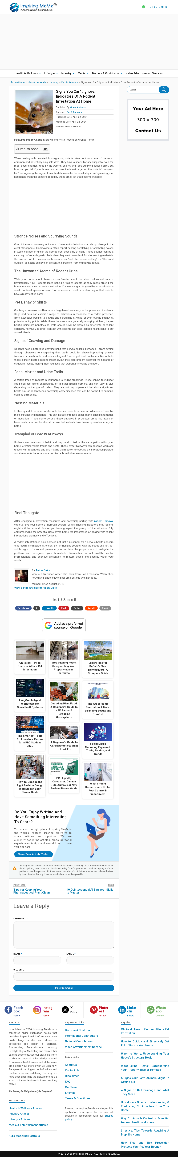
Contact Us (72, 1070)
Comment (20, 919)
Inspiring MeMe (82, 1154)
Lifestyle (49, 73)
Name (17, 954)
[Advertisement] (89, 41)
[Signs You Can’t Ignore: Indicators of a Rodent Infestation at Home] (34, 112)
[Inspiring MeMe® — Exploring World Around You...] (33, 7)
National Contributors (79, 1041)
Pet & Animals (74, 112)
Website (18, 970)
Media (82, 73)
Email (105, 608)
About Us (71, 1065)
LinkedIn (49, 608)
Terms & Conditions (77, 1098)
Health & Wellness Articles (25, 1108)
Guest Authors (78, 107)
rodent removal (104, 521)
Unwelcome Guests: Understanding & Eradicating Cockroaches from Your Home (145, 1106)
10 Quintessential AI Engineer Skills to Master (89, 891)
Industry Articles (19, 1113)
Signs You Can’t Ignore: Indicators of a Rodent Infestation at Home (75, 96)
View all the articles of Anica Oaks (35, 587)
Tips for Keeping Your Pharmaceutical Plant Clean (31, 891)
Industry (66, 73)
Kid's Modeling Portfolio (24, 1136)
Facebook (23, 608)
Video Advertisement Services (144, 73)
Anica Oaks (43, 570)
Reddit (91, 608)
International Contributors (81, 1035)
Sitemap (70, 1092)
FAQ (67, 1081)
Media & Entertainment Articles (28, 1125)
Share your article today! (33, 854)
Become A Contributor (105, 73)
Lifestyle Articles (19, 1119)
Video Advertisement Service (83, 1047)
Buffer (77, 608)
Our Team (71, 1087)
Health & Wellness (26, 73)
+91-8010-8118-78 (160, 6)
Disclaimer (72, 1076)
